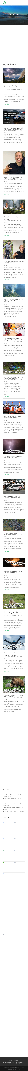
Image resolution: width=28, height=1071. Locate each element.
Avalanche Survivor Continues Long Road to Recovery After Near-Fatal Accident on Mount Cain (13, 654)
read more (6, 104)
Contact (18, 1063)
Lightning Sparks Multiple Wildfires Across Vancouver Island (13, 457)
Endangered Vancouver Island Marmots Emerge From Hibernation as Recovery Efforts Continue (13, 613)
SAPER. (18, 1069)
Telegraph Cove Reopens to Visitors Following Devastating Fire (13, 572)
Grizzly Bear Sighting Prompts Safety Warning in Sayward (13, 696)
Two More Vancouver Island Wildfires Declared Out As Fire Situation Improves (13, 300)
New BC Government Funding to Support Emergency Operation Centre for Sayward (14, 339)
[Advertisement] (14, 45)
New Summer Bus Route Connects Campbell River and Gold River (13, 497)
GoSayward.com (16, 1067)
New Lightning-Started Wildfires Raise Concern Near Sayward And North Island (13, 87)
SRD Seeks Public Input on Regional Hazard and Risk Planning (13, 417)
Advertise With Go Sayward (13, 1059)
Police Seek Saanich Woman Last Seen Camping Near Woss (14, 262)
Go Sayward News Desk (11, 89)
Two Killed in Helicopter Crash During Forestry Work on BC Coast (13, 377)
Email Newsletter (19, 1062)
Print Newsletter (11, 1063)
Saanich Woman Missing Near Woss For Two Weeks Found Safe (13, 177)
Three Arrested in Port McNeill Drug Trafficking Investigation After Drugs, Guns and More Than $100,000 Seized (13, 128)
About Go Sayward (13, 1060)
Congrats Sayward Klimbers (11, 533)
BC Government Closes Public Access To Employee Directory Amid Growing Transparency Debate (14, 800)
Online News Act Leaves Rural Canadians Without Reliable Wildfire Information (13, 218)
